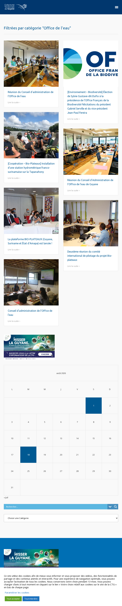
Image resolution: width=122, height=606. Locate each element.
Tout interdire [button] (30, 598)
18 (28, 454)
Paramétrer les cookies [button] (17, 592)
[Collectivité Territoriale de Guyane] (16, 7)
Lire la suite (13, 102)
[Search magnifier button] (115, 506)
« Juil (6, 497)
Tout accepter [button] (13, 598)
